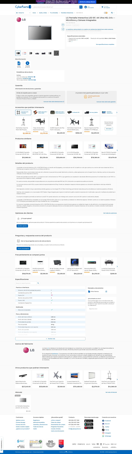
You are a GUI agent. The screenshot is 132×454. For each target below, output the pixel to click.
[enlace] (88, 421)
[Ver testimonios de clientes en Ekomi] (36, 444)
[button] (50, 444)
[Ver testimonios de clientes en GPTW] (61, 444)
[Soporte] (113, 13)
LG (48, 348)
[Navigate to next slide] (116, 112)
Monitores (55, 353)
